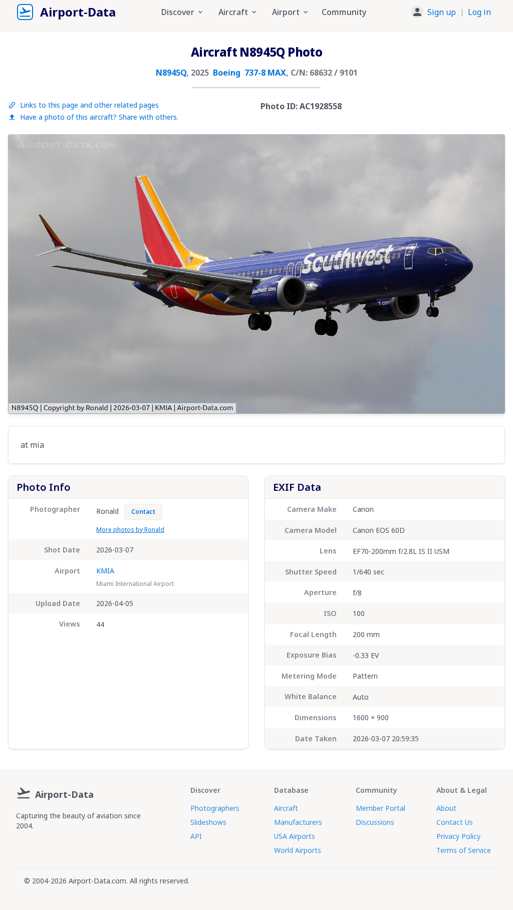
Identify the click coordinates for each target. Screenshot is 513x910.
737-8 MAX (265, 72)
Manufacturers (298, 822)
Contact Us (454, 822)
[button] (451, 12)
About (446, 808)
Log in (479, 12)
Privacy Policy (458, 836)
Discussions (375, 822)
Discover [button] (177, 12)
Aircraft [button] (233, 12)
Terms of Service (463, 850)
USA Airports (294, 836)
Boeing (226, 72)
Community (344, 12)
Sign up (441, 12)
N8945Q (171, 72)
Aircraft (286, 808)
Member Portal (380, 808)
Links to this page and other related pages (89, 105)
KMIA (105, 570)
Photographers (214, 808)
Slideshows (208, 822)
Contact (143, 511)
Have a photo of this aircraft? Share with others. (99, 117)
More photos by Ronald (130, 529)
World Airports (297, 850)
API (196, 836)
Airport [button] (286, 12)
